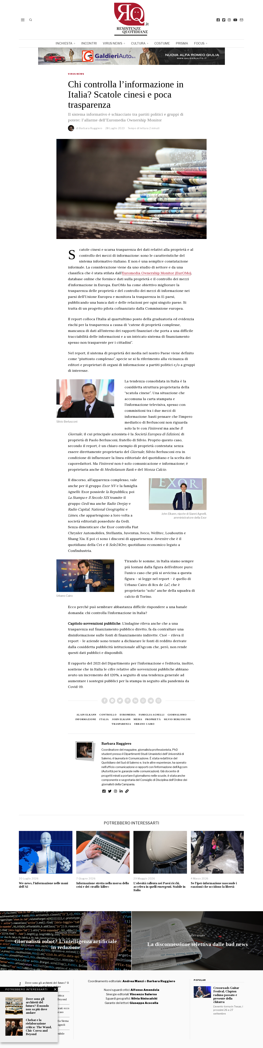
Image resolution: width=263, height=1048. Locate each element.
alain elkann (86, 714)
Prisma (182, 43)
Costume (162, 43)
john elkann (121, 719)
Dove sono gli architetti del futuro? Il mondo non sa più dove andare (37, 1006)
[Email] (241, 20)
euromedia (128, 714)
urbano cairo (144, 724)
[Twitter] (223, 20)
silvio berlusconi (177, 719)
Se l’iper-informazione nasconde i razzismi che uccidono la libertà (214, 884)
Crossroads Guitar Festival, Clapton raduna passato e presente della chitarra (226, 995)
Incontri (89, 43)
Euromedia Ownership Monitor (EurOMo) (156, 273)
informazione (85, 719)
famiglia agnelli (151, 714)
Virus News (112, 43)
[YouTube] (235, 20)
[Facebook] (218, 20)
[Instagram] (229, 20)
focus (199, 43)
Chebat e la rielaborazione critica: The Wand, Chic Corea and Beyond (39, 1027)
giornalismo (177, 714)
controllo (108, 714)
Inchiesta (64, 43)
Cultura (138, 43)
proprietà (153, 719)
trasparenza (121, 724)
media (138, 719)
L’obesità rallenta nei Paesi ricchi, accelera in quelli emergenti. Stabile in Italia (159, 886)
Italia (104, 719)
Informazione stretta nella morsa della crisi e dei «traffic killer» (102, 884)
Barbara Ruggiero (90, 128)
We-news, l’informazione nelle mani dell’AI (43, 884)
